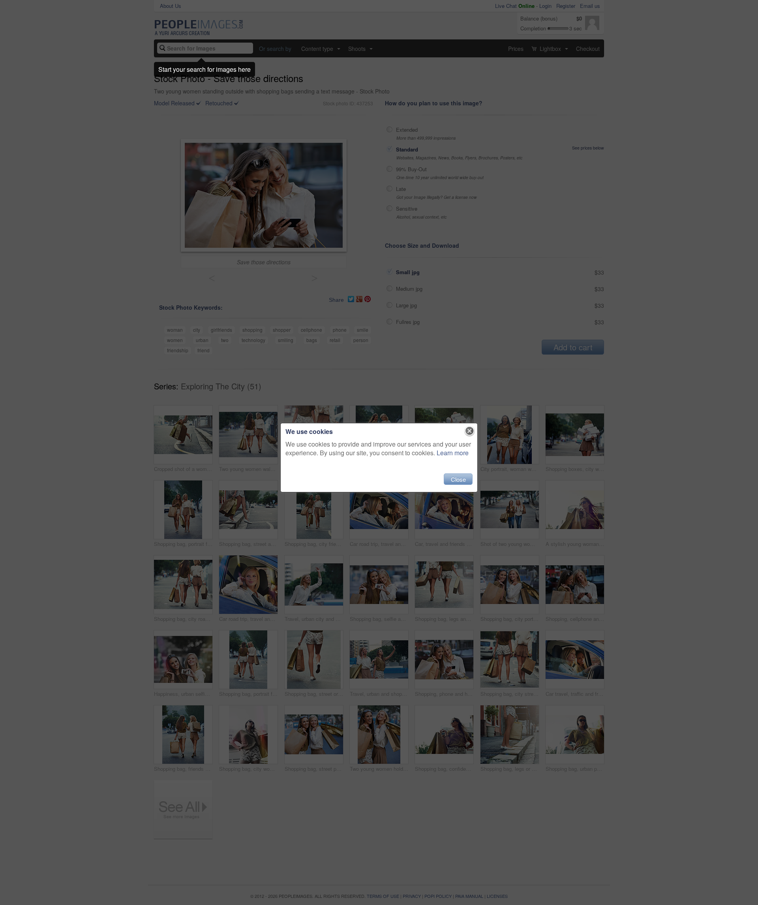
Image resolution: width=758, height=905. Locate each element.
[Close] (469, 431)
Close (458, 479)
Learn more (453, 452)
